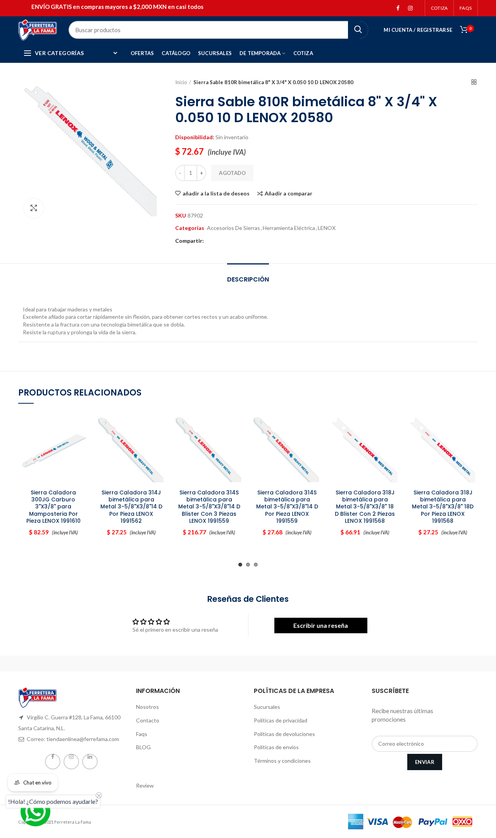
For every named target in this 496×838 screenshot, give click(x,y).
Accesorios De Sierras (233, 228)
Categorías (189, 228)
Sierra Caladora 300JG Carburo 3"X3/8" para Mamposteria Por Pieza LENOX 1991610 (53, 506)
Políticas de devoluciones (284, 734)
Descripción (248, 279)
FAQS (466, 8)
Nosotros (147, 706)
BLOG (143, 747)
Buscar (358, 30)
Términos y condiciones (282, 760)
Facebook (398, 8)
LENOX (327, 228)
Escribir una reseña (320, 625)
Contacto (147, 720)
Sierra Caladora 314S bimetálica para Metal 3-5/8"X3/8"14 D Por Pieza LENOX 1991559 (287, 506)
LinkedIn (90, 761)
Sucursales (267, 706)
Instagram (410, 8)
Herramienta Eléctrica (289, 228)
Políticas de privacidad (280, 720)
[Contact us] (35, 811)
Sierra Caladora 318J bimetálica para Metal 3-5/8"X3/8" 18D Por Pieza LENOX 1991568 (443, 506)
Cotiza (439, 8)
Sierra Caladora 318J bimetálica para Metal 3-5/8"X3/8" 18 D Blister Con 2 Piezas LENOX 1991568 (365, 506)
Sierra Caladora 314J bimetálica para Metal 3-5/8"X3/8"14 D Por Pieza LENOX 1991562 (131, 506)
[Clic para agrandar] (33, 208)
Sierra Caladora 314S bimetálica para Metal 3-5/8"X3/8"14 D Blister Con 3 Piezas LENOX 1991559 (209, 506)
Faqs (141, 734)
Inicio (181, 82)
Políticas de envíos (276, 747)
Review (145, 785)
